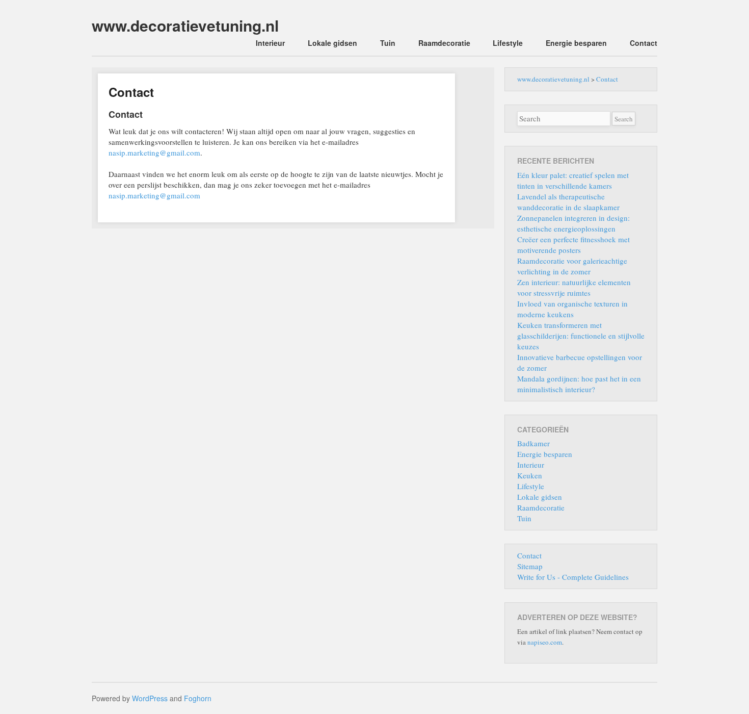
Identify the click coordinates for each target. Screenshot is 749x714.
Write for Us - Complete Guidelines (573, 577)
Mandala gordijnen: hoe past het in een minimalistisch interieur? (579, 383)
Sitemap (530, 566)
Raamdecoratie (444, 43)
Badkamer (533, 443)
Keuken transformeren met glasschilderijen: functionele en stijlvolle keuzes (581, 335)
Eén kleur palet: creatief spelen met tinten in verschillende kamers (573, 180)
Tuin (387, 43)
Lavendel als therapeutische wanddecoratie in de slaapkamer (568, 201)
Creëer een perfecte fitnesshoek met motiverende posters (573, 244)
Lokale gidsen (332, 43)
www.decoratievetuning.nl (185, 25)
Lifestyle (508, 43)
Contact (643, 43)
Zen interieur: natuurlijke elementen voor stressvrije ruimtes (574, 287)
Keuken (529, 475)
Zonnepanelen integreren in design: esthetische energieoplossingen (573, 223)
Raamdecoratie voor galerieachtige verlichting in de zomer (572, 266)
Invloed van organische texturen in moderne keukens (572, 308)
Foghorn (197, 698)
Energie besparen (576, 43)
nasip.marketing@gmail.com (154, 152)
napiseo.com (544, 642)
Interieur (270, 43)
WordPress (150, 698)
